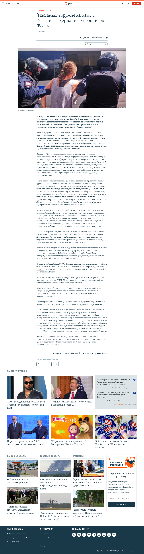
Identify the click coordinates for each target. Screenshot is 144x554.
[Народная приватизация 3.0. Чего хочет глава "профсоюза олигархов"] (28, 427)
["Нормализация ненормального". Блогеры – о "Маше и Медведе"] (72, 427)
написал (40, 269)
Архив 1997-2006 (13, 542)
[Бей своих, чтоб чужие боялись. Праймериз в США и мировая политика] (116, 427)
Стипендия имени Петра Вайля (19, 538)
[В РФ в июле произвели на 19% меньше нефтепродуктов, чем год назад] (55, 468)
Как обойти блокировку (48, 538)
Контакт (10, 546)
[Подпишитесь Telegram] (94, 535)
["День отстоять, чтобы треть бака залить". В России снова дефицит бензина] (88, 468)
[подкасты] (129, 3)
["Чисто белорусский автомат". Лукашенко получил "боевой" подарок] (22, 495)
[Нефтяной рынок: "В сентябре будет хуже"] (22, 468)
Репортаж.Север (43, 10)
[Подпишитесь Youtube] (89, 535)
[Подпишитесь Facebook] (79, 535)
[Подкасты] (109, 535)
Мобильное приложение (16, 534)
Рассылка (43, 542)
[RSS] (104, 535)
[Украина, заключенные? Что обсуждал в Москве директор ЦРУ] (72, 387)
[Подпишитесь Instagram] (99, 535)
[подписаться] (114, 535)
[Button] (84, 37)
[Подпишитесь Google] (74, 535)
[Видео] (122, 3)
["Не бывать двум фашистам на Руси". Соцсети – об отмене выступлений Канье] (28, 387)
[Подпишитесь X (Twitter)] (84, 535)
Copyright (43, 546)
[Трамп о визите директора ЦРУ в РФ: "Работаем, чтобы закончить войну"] (55, 501)
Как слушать (44, 534)
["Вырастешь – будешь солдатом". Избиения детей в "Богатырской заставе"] (88, 498)
